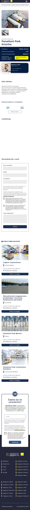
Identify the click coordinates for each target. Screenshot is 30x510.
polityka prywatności (8, 196)
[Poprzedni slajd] (3, 20)
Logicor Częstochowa (12, 262)
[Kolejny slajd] (27, 20)
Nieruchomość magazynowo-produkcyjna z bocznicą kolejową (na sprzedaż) (15, 298)
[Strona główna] (10, 1)
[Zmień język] (27, 1)
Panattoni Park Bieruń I (12, 333)
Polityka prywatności (7, 506)
